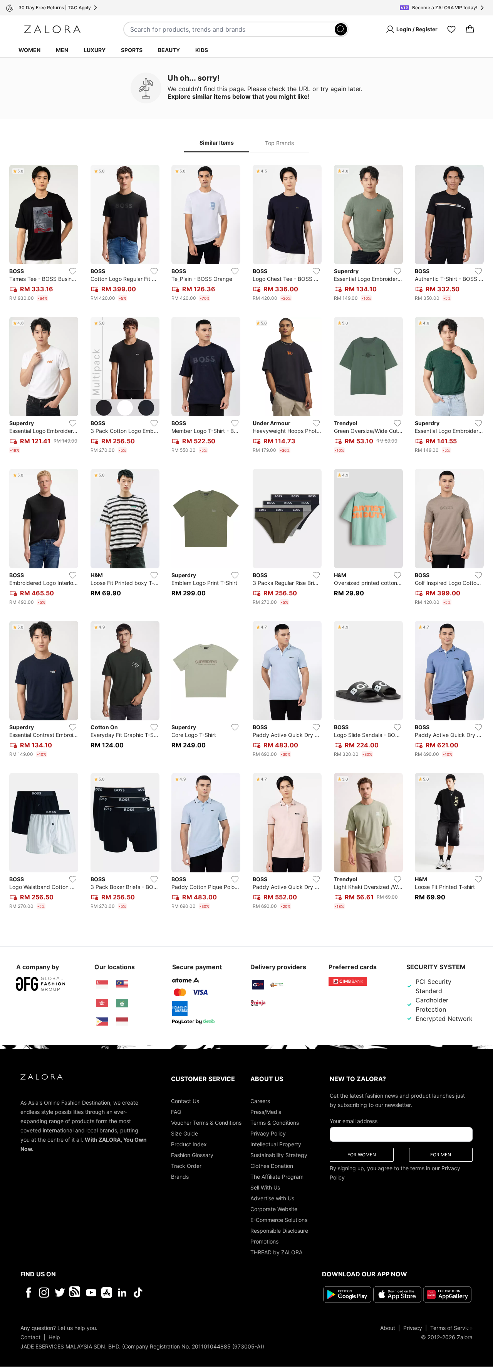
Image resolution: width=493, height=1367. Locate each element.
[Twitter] (60, 1292)
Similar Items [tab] (217, 142)
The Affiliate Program (277, 1176)
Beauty (169, 50)
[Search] (341, 29)
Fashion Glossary (192, 1155)
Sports (132, 50)
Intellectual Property (275, 1144)
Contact (30, 1337)
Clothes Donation (271, 1166)
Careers (260, 1101)
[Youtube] (91, 1292)
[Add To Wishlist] (72, 271)
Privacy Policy (268, 1133)
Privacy (412, 1328)
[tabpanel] (246, 538)
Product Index (189, 1144)
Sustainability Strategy (278, 1155)
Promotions (264, 1241)
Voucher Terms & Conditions (206, 1122)
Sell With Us (265, 1187)
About (387, 1328)
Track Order (186, 1166)
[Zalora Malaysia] (122, 984)
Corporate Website (273, 1209)
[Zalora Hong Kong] (102, 1003)
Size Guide (184, 1133)
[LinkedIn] (122, 1292)
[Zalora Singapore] (102, 984)
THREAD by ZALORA (276, 1252)
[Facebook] (28, 1292)
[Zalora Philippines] (102, 1021)
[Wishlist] (451, 29)
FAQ (176, 1111)
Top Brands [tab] (279, 143)
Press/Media (266, 1111)
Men (62, 50)
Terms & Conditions (274, 1122)
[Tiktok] (188, 1292)
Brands (180, 1176)
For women (361, 1154)
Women (29, 50)
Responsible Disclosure (279, 1230)
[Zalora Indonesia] (122, 1021)
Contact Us (185, 1101)
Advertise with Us (272, 1198)
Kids (201, 50)
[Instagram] (44, 1292)
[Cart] (470, 29)
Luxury (95, 50)
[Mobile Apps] (106, 1292)
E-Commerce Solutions (278, 1220)
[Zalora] (52, 29)
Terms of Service (451, 1328)
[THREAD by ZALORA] (75, 1292)
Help (54, 1337)
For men (440, 1154)
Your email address (353, 1121)
